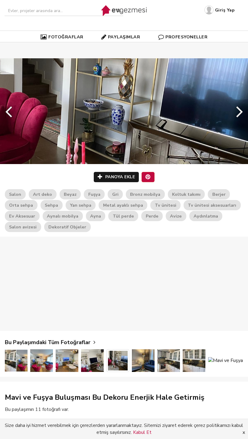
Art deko (42, 194)
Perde (152, 216)
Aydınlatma (206, 216)
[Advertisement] (124, 283)
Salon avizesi (23, 227)
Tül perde (123, 216)
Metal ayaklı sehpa (123, 205)
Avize (176, 216)
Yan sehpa (80, 205)
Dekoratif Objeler (67, 227)
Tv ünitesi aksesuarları (212, 205)
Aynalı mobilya (62, 216)
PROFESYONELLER (186, 37)
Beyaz (70, 194)
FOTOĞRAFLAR (65, 37)
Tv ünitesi (165, 205)
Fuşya (94, 194)
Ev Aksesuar (22, 216)
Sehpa (51, 205)
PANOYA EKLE (119, 177)
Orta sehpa (21, 205)
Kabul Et (142, 432)
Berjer (219, 194)
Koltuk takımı (186, 194)
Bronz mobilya (145, 194)
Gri (115, 194)
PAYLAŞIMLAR (124, 37)
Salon (15, 194)
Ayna (95, 216)
